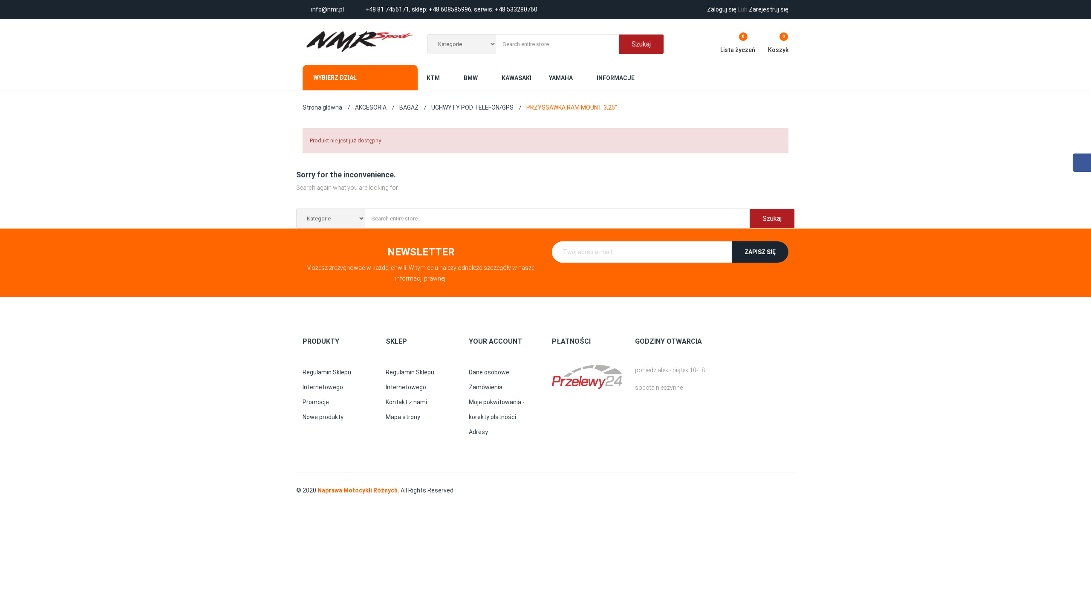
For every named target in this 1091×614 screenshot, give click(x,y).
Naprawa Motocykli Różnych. (359, 490)
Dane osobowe (489, 372)
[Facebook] (1082, 163)
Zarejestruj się (763, 9)
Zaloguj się (722, 9)
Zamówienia (485, 387)
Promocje (316, 402)
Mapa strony (403, 417)
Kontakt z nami (406, 402)
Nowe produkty (323, 417)
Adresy (478, 432)
